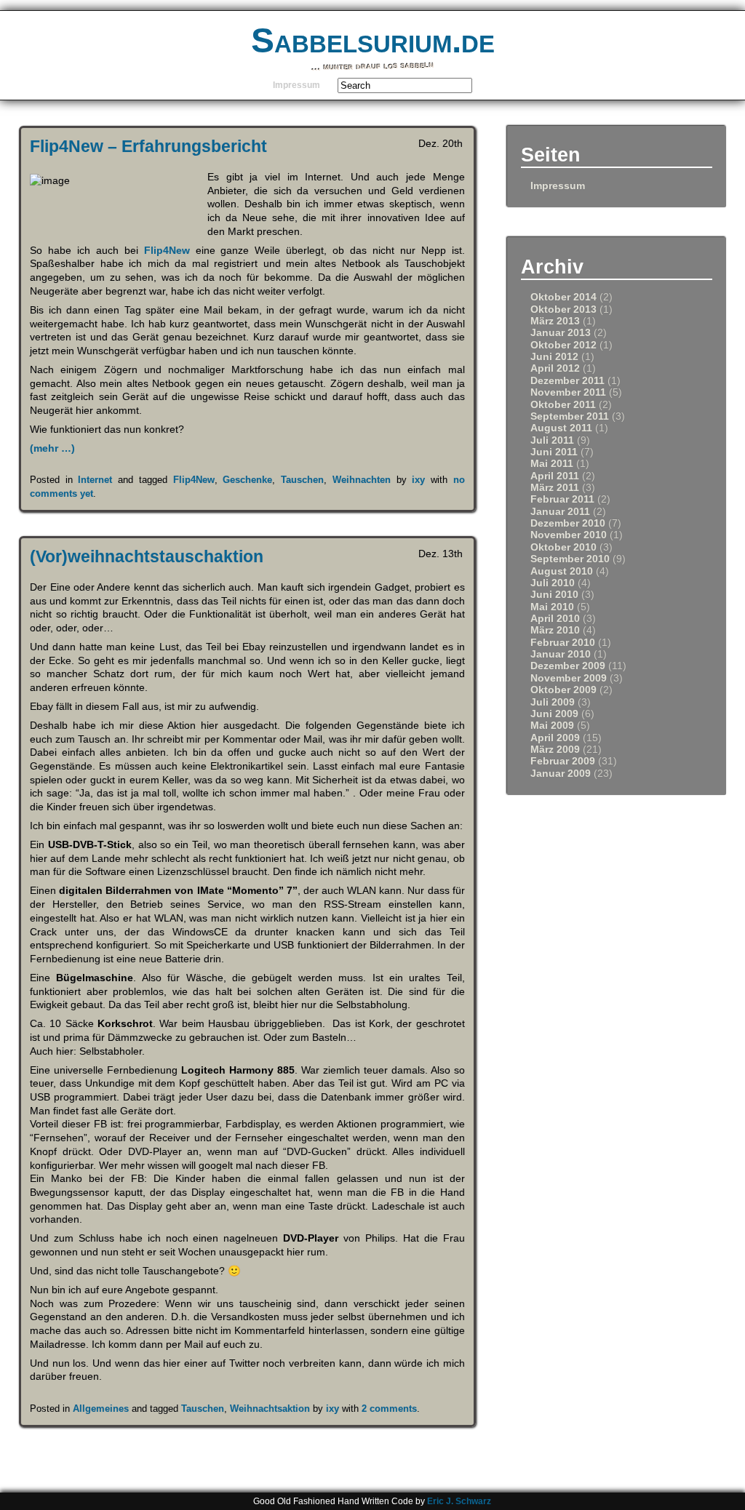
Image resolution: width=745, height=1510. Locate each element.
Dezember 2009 (567, 665)
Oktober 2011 (563, 404)
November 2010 (568, 535)
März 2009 (555, 749)
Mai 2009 (552, 725)
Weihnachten (361, 479)
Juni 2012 (554, 356)
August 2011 (561, 428)
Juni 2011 (554, 452)
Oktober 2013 (563, 309)
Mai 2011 (551, 463)
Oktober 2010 (563, 547)
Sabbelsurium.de (373, 40)
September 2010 (570, 559)
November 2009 (568, 678)
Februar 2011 (562, 499)
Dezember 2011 (567, 380)
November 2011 (568, 392)
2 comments (389, 1408)
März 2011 (554, 487)
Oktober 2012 (563, 345)
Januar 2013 (560, 332)
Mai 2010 (552, 607)
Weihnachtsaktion (270, 1408)
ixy (418, 479)
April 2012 (555, 368)
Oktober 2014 (563, 297)
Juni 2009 (554, 713)
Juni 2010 (554, 594)
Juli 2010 (552, 583)
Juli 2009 (552, 702)
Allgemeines (101, 1408)
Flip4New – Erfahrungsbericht (148, 146)
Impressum (296, 85)
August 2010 (561, 571)
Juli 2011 (552, 440)
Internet (95, 479)
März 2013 (555, 321)
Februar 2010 (562, 642)
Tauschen (302, 479)
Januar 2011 (560, 511)
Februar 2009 (562, 761)
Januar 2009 (560, 773)
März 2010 (555, 630)
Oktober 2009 (563, 689)
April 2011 (554, 476)
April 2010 (555, 618)
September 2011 (569, 416)
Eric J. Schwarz (459, 1501)
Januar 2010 (560, 654)
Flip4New (167, 250)
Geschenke (247, 479)
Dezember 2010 (567, 523)
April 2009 (555, 737)
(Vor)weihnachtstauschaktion (146, 556)
